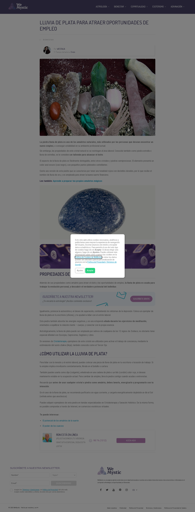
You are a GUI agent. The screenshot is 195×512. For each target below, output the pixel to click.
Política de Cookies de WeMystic (88, 257)
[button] (80, 270)
